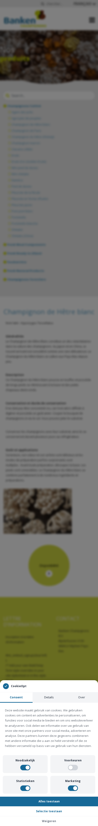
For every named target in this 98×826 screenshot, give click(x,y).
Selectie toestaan (49, 811)
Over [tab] (81, 697)
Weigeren (49, 821)
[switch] (25, 767)
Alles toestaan (49, 801)
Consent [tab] (16, 697)
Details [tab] (49, 697)
